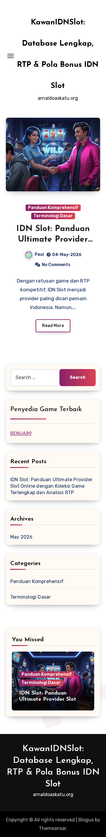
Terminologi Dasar (53, 215)
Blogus (86, 820)
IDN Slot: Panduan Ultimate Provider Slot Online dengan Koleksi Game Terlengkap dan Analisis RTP (51, 486)
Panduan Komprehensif (53, 207)
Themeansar (52, 828)
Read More (53, 325)
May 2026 (21, 537)
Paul (39, 254)
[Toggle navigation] (10, 55)
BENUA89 (21, 433)
